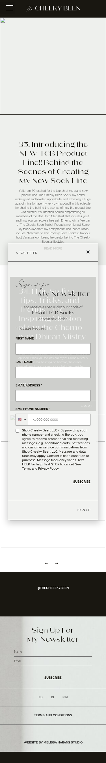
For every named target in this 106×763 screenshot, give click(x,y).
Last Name (24, 362)
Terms (26, 468)
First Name (25, 338)
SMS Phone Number (33, 409)
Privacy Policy (48, 468)
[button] (88, 252)
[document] (53, 381)
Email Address (29, 385)
